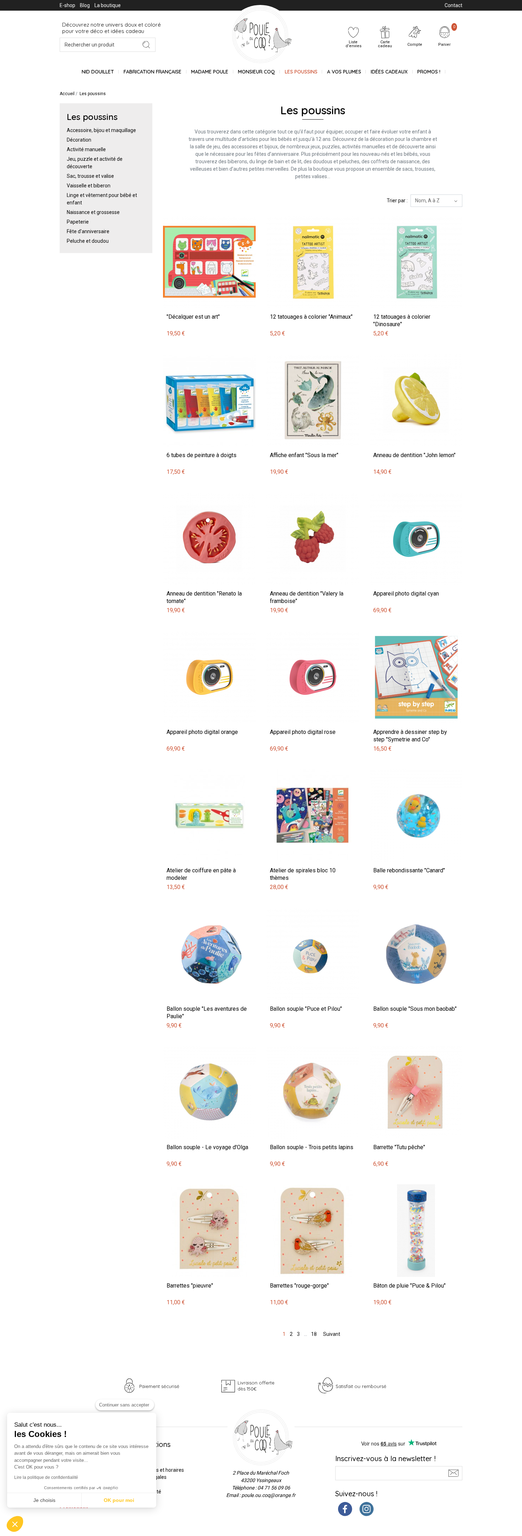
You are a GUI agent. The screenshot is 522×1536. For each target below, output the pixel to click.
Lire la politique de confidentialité (46, 1477)
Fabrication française (152, 71)
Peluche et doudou (88, 241)
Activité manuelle (86, 149)
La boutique (107, 5)
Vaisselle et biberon (88, 185)
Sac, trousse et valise (90, 176)
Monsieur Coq (256, 71)
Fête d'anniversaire (88, 231)
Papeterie (78, 222)
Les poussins (301, 71)
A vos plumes (344, 71)
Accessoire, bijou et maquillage (101, 130)
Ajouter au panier (183, 211)
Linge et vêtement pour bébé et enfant (102, 198)
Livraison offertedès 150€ (256, 1386)
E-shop (67, 5)
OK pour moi (119, 1500)
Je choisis (44, 1500)
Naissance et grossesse (93, 212)
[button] (14, 1523)
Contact (453, 5)
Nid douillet (98, 71)
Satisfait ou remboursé (361, 1386)
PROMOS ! (428, 71)
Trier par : (397, 200)
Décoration (79, 140)
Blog (85, 5)
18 (314, 1334)
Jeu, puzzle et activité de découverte (95, 162)
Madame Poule (209, 71)
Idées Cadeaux (389, 71)
